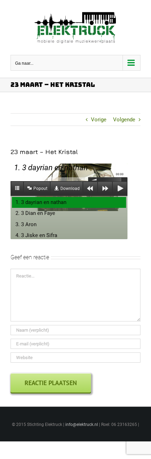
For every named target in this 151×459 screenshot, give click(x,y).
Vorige (98, 119)
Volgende (124, 119)
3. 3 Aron (26, 224)
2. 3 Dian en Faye (35, 213)
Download (70, 188)
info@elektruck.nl (81, 424)
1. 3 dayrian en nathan (40, 202)
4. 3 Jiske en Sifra (36, 235)
